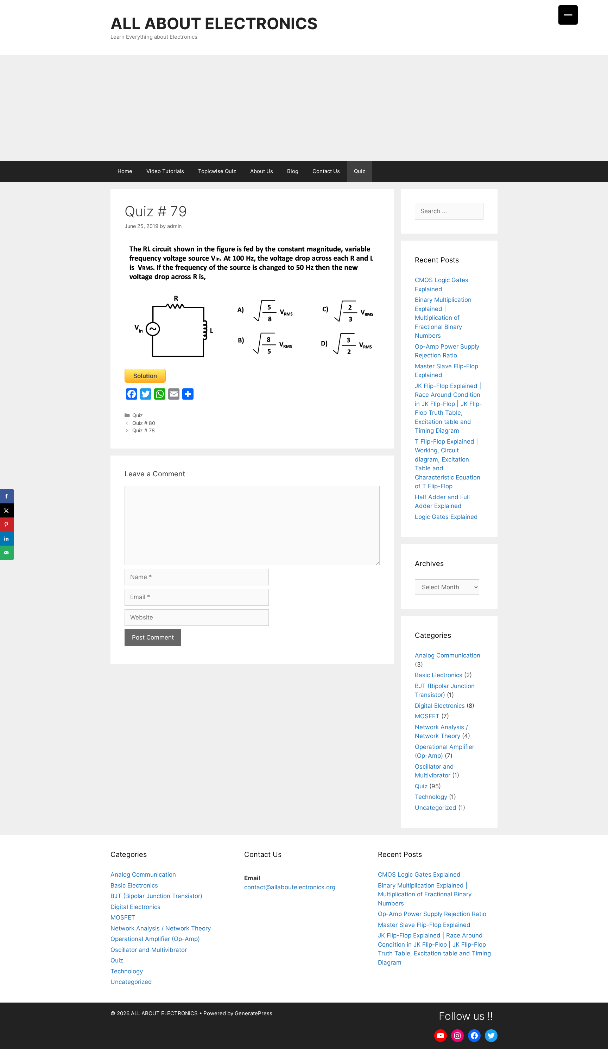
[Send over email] (7, 553)
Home (125, 171)
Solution (145, 375)
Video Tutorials (165, 171)
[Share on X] (7, 510)
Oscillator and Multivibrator (148, 949)
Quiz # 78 (143, 430)
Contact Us (326, 171)
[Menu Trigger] (568, 15)
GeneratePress (253, 1013)
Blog (292, 171)
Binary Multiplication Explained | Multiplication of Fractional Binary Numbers (443, 317)
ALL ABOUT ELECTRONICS (213, 23)
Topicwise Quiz (217, 171)
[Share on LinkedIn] (7, 539)
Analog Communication (447, 655)
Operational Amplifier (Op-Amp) (155, 938)
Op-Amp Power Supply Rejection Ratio (432, 913)
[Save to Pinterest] (7, 524)
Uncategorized (435, 807)
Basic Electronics (438, 675)
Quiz (359, 171)
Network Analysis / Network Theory (160, 928)
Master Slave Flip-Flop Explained (424, 924)
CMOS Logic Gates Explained (419, 874)
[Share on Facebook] (7, 496)
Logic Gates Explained (446, 516)
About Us (261, 171)
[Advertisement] (304, 108)
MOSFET (427, 716)
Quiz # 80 (143, 423)
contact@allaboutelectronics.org (289, 887)
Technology (431, 796)
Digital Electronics (440, 705)
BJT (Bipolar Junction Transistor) (156, 895)
